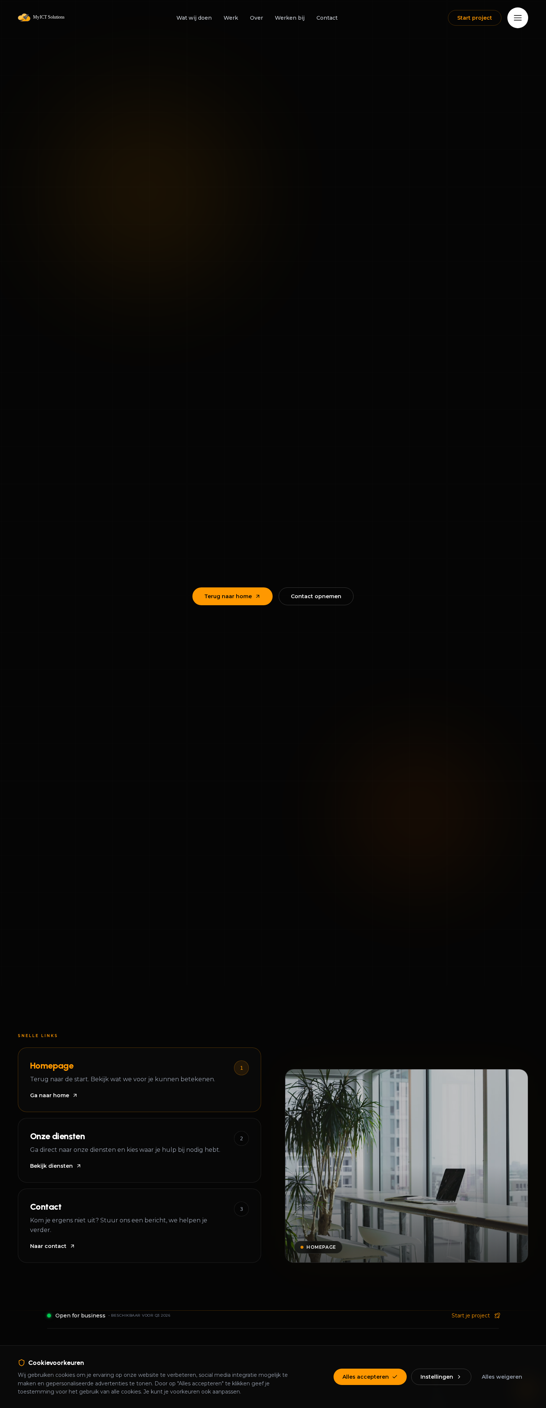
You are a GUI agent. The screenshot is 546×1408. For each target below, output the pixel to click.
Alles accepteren (365, 1376)
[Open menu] (517, 17)
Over (256, 17)
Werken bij (290, 17)
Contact (327, 17)
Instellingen (436, 1376)
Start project (474, 17)
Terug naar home (228, 596)
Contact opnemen (316, 596)
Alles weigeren (502, 1376)
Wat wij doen (194, 17)
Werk (231, 17)
